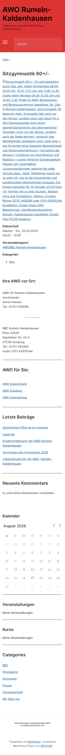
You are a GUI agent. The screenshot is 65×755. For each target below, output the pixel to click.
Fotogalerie (10, 672)
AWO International (15, 397)
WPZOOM (46, 745)
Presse (7, 685)
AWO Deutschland (15, 384)
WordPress (34, 741)
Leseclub (9, 434)
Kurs (12, 262)
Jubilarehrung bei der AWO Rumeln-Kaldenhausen (27, 461)
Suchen (57, 44)
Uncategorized (13, 692)
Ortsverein (10, 678)
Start (5, 59)
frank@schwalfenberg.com (32, 725)
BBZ (5, 665)
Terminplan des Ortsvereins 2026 (25, 452)
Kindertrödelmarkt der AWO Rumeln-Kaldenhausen (28, 443)
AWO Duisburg (12, 390)
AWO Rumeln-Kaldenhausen (27, 14)
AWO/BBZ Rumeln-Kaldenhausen (24, 247)
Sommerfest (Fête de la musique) (25, 427)
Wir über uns (11, 699)
